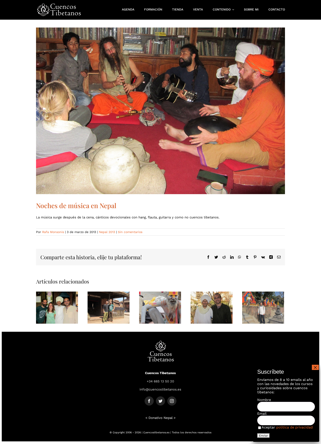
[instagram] (171, 401)
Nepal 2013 (107, 232)
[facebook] (149, 401)
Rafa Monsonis (53, 232)
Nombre (264, 400)
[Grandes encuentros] (57, 307)
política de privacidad (294, 427)
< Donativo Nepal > (160, 418)
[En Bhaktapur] (108, 307)
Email (262, 413)
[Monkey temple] (263, 307)
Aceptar (287, 427)
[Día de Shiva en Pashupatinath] (160, 307)
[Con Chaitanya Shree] (212, 307)
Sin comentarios (130, 232)
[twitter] (160, 401)
